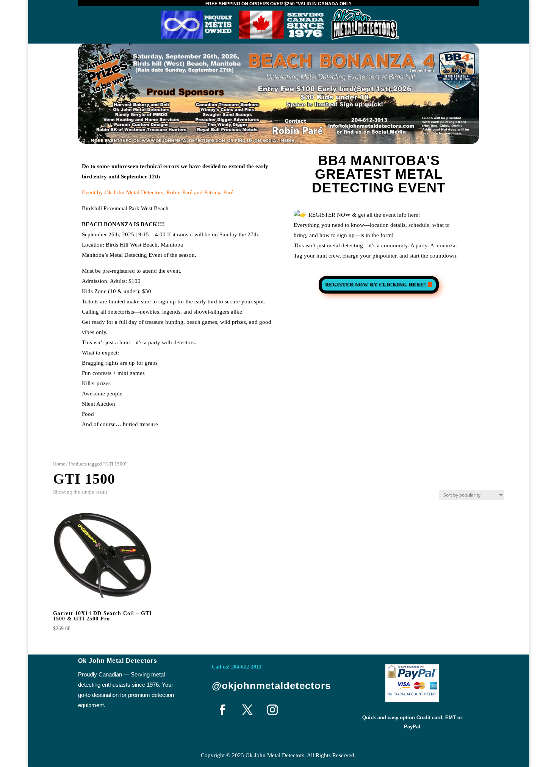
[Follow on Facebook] (222, 709)
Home (59, 464)
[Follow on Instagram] (272, 709)
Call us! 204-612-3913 (236, 667)
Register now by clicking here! (375, 284)
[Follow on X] (247, 709)
